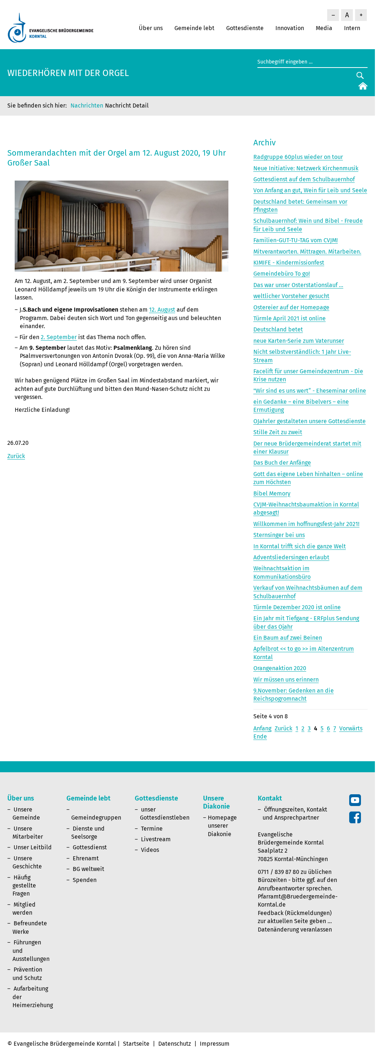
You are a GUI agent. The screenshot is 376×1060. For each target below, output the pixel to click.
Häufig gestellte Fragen (24, 885)
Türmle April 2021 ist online (289, 318)
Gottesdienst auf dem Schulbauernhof (304, 179)
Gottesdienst (90, 847)
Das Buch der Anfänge (282, 462)
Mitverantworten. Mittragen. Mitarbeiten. (307, 251)
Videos (150, 849)
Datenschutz (174, 1043)
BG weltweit (88, 868)
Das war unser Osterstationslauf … (298, 285)
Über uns (151, 28)
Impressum (214, 1043)
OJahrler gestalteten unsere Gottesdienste (309, 421)
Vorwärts (350, 728)
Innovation (289, 28)
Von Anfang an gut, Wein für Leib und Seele (310, 190)
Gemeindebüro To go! (281, 273)
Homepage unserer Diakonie (222, 826)
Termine (152, 828)
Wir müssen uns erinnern (286, 679)
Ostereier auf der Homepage (291, 307)
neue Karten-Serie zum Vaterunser (298, 340)
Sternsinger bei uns (279, 534)
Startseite (136, 1043)
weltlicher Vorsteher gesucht (291, 296)
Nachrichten (86, 105)
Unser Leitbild (33, 847)
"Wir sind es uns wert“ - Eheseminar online (309, 390)
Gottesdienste (245, 28)
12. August (162, 309)
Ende (260, 736)
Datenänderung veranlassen (295, 929)
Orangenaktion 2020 (279, 668)
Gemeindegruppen (96, 817)
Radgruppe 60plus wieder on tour (298, 156)
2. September (59, 337)
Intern (352, 28)
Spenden (85, 879)
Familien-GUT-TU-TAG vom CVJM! (295, 240)
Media (324, 28)
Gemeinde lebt (194, 28)
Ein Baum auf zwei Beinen (287, 637)
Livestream (156, 839)
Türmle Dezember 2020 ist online (297, 607)
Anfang (262, 728)
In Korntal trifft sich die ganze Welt (299, 546)
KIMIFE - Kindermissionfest (288, 262)
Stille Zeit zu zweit (277, 432)
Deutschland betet (278, 329)
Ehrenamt (86, 858)
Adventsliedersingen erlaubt (291, 557)
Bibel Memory (271, 493)
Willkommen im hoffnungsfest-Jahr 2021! (306, 523)
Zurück (16, 456)
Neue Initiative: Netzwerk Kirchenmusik (305, 168)
